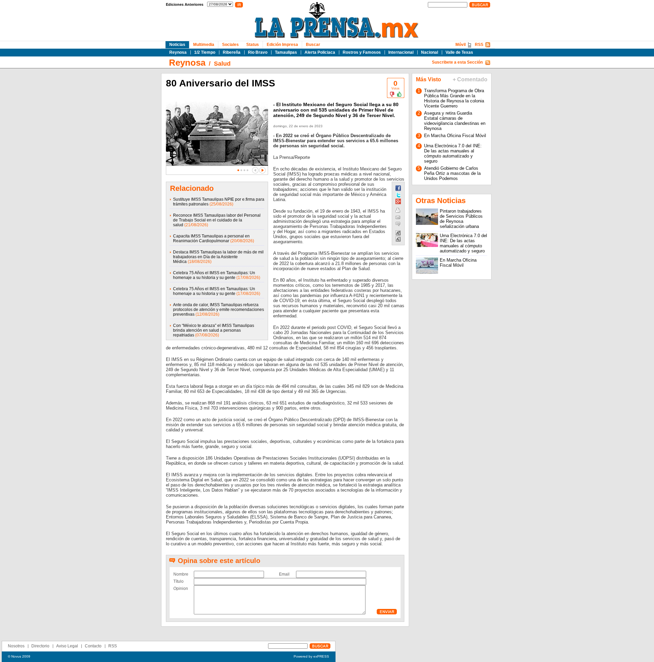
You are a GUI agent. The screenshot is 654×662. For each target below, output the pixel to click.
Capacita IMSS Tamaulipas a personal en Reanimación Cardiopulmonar (211, 238)
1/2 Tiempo (204, 52)
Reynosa (178, 52)
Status (252, 44)
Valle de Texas (459, 52)
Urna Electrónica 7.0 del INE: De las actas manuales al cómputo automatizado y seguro (453, 153)
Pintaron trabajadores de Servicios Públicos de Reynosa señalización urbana (461, 219)
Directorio (40, 646)
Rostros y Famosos (362, 52)
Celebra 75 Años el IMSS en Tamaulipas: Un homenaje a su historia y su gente (214, 275)
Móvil (460, 44)
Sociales (230, 44)
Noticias (177, 44)
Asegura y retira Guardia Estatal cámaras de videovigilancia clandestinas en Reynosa (454, 121)
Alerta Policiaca (320, 52)
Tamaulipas (286, 52)
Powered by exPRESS (311, 656)
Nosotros (16, 646)
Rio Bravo (257, 52)
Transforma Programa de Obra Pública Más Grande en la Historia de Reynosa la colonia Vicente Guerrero (454, 98)
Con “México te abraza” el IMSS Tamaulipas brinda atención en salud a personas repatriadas (213, 330)
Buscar (313, 44)
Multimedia (203, 44)
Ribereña (231, 52)
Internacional (401, 52)
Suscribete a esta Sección (457, 62)
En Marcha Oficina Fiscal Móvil (455, 135)
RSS (479, 44)
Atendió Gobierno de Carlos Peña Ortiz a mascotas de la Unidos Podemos (452, 173)
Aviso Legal (67, 646)
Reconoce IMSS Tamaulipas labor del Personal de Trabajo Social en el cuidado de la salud (217, 220)
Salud (222, 63)
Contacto (93, 646)
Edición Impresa (282, 44)
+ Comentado (470, 79)
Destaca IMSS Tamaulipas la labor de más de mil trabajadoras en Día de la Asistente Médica (218, 257)
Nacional (429, 52)
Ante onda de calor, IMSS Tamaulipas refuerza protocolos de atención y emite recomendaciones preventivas (218, 309)
